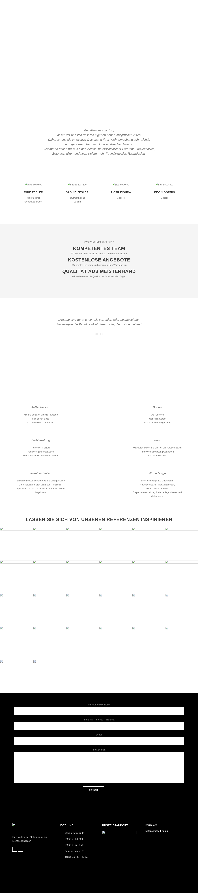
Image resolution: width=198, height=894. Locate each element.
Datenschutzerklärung (156, 831)
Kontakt (173, 369)
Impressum (151, 825)
